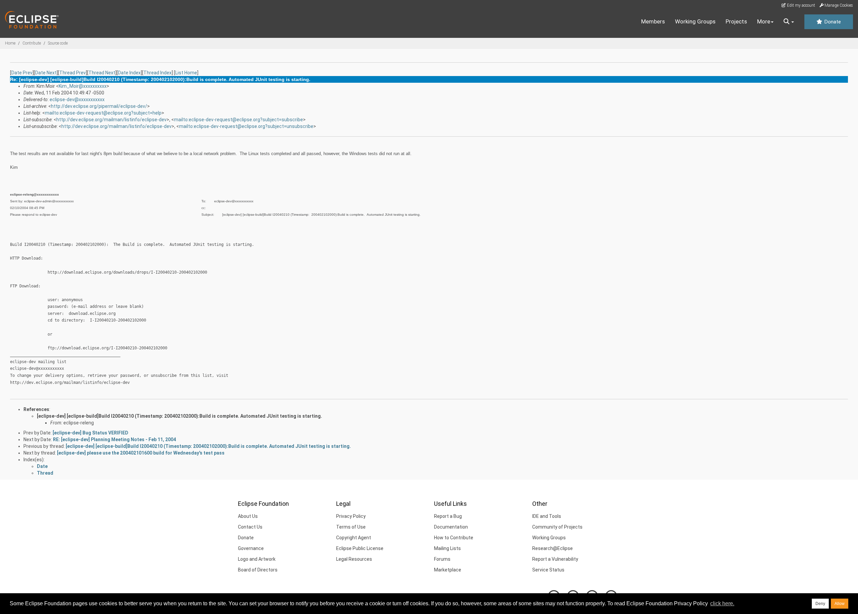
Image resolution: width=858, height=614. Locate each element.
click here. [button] (722, 603)
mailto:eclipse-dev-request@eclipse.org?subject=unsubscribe (246, 126)
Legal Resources (354, 559)
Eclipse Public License (359, 548)
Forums (442, 559)
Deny (820, 603)
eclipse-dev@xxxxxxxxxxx (77, 99)
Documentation (451, 527)
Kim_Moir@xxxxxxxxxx (83, 86)
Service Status (548, 569)
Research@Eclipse (552, 548)
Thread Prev (72, 72)
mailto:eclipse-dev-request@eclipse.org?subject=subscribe (238, 119)
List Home (186, 72)
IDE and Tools (546, 516)
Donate (832, 22)
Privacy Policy (351, 516)
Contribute (31, 43)
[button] (789, 21)
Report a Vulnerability (555, 559)
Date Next (46, 72)
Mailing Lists (447, 548)
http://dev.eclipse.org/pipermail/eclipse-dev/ (99, 106)
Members (653, 21)
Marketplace (447, 569)
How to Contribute (453, 537)
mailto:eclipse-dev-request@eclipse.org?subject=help (103, 113)
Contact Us (250, 527)
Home (10, 43)
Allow (840, 603)
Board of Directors (258, 569)
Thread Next (101, 72)
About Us (248, 516)
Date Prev (22, 72)
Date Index (129, 72)
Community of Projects (557, 527)
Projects (736, 21)
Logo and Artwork (256, 559)
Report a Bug (448, 516)
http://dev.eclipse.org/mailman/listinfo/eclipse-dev (111, 119)
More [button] (763, 21)
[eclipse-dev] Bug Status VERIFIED (90, 432)
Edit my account (800, 5)
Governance (251, 548)
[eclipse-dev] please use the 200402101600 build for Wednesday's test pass (141, 453)
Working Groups (695, 21)
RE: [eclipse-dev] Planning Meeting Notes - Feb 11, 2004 (114, 439)
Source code (58, 43)
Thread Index (157, 72)
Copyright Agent (353, 537)
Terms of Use (351, 527)
